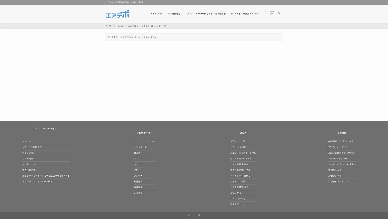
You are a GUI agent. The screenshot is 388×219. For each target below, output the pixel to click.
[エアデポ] (118, 14)
